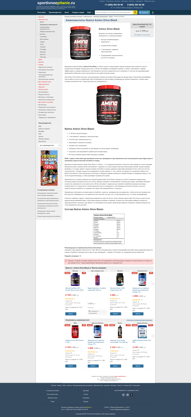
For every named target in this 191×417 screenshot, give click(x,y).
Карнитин (41, 87)
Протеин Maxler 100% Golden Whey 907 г (117, 289)
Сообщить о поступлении (143, 35)
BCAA (42, 22)
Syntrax (40, 136)
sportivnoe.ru (56, 3)
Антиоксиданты (43, 92)
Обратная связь (149, 1)
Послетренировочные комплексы (45, 75)
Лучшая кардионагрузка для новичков (48, 216)
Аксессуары (42, 115)
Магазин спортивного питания (73, 16)
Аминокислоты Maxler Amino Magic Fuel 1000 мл (119, 341)
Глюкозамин (136, 385)
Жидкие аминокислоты (47, 31)
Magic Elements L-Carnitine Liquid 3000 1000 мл (97, 289)
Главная (102, 1)
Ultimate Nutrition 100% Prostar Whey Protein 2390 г (74, 289)
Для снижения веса (44, 82)
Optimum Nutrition (44, 129)
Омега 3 (120, 385)
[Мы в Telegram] (126, 394)
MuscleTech (42, 141)
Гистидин (43, 49)
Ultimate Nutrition (43, 139)
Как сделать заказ (52, 394)
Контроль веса (43, 89)
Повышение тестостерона (46, 107)
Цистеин (43, 54)
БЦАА (64, 385)
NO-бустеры (42, 104)
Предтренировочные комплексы (83, 385)
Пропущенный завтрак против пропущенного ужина (46, 212)
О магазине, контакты (113, 1)
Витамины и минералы (46, 97)
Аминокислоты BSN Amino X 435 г (74, 341)
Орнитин (43, 52)
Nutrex (111, 16)
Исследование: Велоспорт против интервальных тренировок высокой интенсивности (47, 206)
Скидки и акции (78, 12)
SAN (39, 134)
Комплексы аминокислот (100, 16)
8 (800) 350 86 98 (135, 5)
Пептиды (43, 57)
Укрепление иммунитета (46, 99)
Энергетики (42, 72)
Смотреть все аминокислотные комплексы (139, 320)
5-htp (41, 44)
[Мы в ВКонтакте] (122, 394)
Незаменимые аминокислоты (45, 28)
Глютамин (43, 36)
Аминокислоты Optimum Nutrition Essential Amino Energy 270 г (141, 290)
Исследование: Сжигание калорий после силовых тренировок (47, 194)
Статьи (52, 401)
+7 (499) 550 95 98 (114, 5)
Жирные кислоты (44, 94)
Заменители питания (45, 67)
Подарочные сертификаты (47, 117)
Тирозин (42, 47)
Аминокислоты (88, 16)
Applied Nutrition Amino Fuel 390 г (142, 341)
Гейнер (40, 64)
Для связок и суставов (45, 102)
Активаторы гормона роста (47, 110)
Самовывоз (139, 1)
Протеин (41, 17)
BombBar (41, 131)
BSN (39, 126)
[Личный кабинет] (152, 12)
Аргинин (42, 34)
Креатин (41, 62)
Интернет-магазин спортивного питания (109, 376)
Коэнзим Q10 (128, 385)
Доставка (125, 1)
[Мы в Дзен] (130, 394)
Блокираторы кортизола (46, 112)
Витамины (114, 385)
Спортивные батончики (46, 69)
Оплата (131, 1)
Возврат (85, 401)
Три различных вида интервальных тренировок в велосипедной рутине (48, 199)
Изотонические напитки (46, 79)
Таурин (42, 42)
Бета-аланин (44, 39)
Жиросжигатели (43, 84)
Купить (71, 313)
